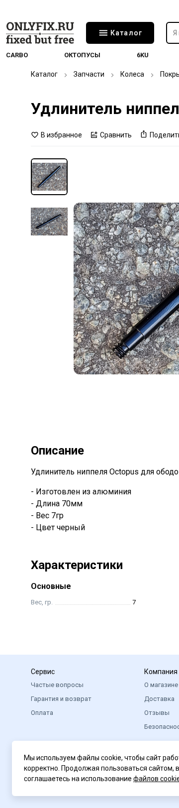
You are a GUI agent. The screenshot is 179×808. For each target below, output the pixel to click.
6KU (143, 55)
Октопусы (82, 55)
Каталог (44, 74)
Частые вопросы (57, 685)
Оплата (42, 712)
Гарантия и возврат (61, 698)
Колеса (132, 74)
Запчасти (89, 74)
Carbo (17, 55)
